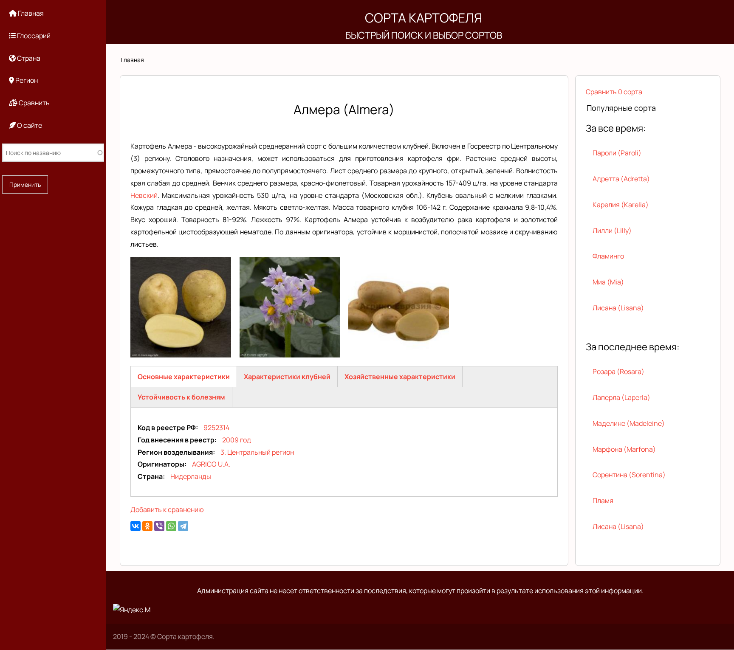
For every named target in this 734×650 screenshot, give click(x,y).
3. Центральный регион (257, 452)
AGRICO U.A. (211, 464)
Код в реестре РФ (167, 427)
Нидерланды (190, 476)
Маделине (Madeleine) (629, 423)
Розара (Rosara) (618, 371)
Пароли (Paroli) (617, 153)
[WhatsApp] (171, 526)
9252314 (216, 427)
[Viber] (159, 526)
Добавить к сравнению (167, 509)
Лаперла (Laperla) (621, 397)
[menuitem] (53, 13)
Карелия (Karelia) (621, 204)
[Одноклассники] (147, 526)
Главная (132, 60)
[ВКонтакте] (135, 526)
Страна (150, 476)
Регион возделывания (175, 452)
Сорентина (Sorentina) (629, 474)
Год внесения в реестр (176, 440)
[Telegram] (183, 526)
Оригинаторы (161, 464)
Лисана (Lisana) (618, 307)
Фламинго (608, 256)
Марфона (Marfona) (624, 449)
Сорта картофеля (423, 17)
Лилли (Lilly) (612, 230)
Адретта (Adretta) (621, 178)
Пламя (603, 500)
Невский (144, 195)
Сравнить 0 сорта (614, 91)
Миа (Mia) (608, 282)
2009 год (236, 440)
